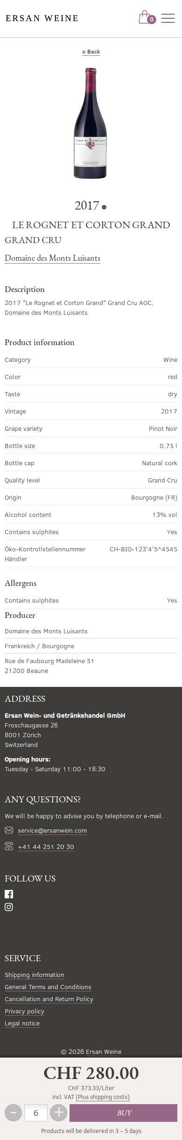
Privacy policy (24, 1010)
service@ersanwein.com (52, 830)
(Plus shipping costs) (103, 1096)
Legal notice (22, 1022)
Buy (124, 1113)
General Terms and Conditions (48, 986)
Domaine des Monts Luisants (52, 257)
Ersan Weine (103, 1051)
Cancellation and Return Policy (49, 998)
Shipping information (34, 974)
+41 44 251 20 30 (46, 846)
